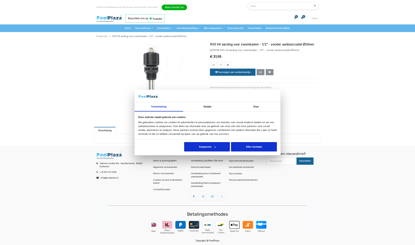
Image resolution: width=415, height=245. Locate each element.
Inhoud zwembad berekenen (243, 180)
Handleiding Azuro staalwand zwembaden (205, 175)
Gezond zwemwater (201, 167)
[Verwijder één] (213, 65)
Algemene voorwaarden (165, 167)
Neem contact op (174, 7)
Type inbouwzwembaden (241, 160)
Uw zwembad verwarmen (241, 167)
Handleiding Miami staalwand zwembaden (205, 184)
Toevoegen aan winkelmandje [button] (233, 72)
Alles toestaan (254, 146)
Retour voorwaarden (163, 173)
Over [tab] (256, 106)
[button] (260, 72)
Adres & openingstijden (165, 160)
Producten (102, 36)
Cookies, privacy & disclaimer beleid (167, 181)
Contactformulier (161, 189)
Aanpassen (205, 146)
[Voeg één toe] (227, 65)
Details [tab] (208, 106)
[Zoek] (315, 5)
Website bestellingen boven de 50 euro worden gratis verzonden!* (127, 7)
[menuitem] (128, 28)
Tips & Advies (235, 173)
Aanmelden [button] (305, 161)
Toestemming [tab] (158, 106)
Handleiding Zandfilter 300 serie (207, 160)
